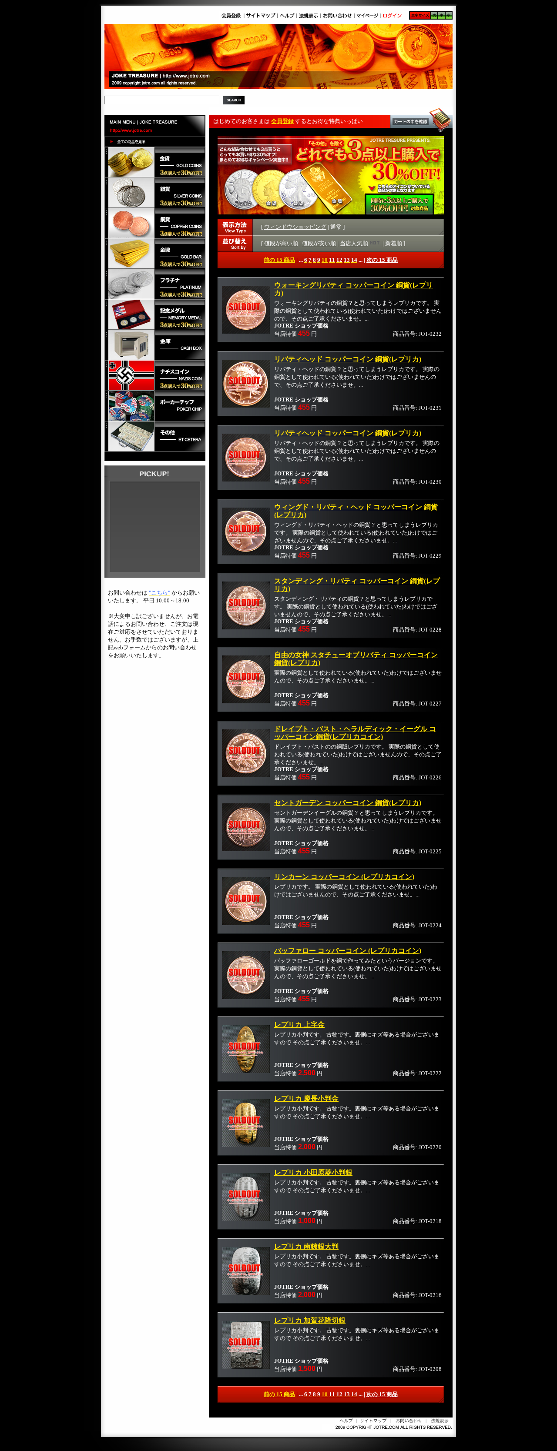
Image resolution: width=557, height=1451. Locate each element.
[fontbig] (434, 17)
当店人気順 (354, 243)
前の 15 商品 (279, 260)
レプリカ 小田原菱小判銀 (313, 1172)
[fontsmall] (449, 17)
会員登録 (282, 121)
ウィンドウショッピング (295, 227)
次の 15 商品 (382, 260)
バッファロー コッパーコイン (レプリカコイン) (347, 950)
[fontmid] (441, 17)
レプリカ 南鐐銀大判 (306, 1246)
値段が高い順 (281, 243)
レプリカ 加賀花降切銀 (310, 1320)
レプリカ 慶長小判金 (306, 1098)
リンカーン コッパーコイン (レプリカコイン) (344, 876)
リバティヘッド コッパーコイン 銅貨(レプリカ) (347, 359)
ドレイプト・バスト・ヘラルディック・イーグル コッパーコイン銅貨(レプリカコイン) (355, 732)
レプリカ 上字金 (299, 1024)
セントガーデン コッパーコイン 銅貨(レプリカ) (347, 802)
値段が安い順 (319, 243)
